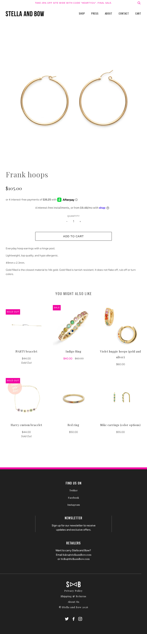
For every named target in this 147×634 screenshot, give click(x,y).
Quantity (73, 216)
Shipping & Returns (73, 596)
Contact (124, 13)
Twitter (73, 490)
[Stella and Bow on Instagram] (80, 619)
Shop (82, 13)
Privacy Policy (73, 590)
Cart (138, 13)
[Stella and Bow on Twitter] (67, 619)
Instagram (73, 504)
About (108, 13)
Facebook (73, 497)
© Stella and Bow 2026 (73, 607)
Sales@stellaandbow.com (77, 554)
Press (95, 13)
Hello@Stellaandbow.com (75, 558)
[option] (73, 101)
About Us (73, 601)
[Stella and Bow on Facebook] (74, 619)
